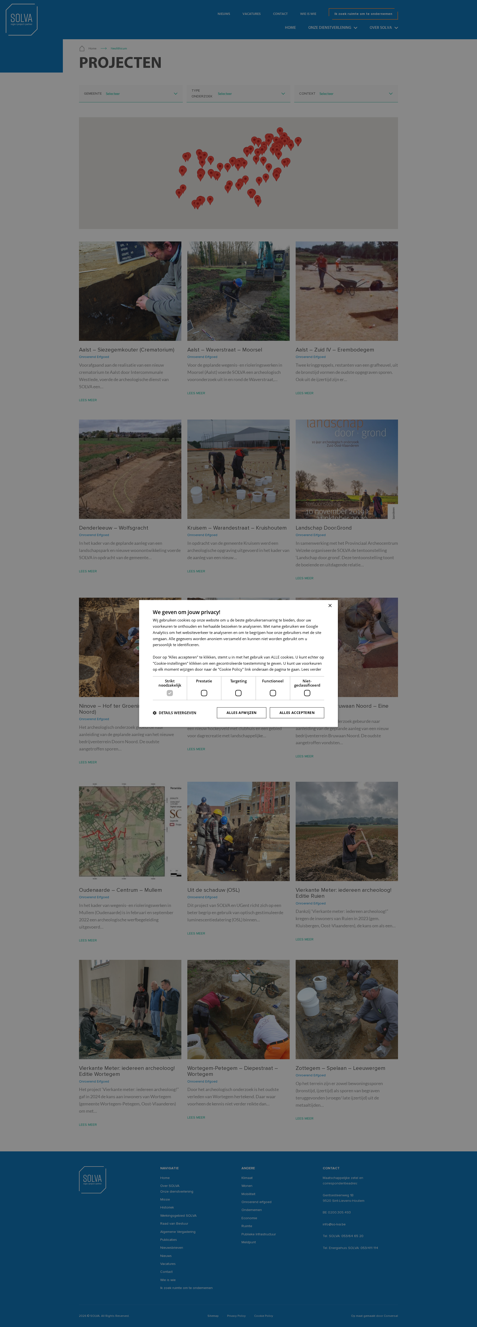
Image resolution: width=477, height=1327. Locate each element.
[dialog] (238, 663)
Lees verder (311, 669)
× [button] (330, 606)
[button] (174, 713)
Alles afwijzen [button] (242, 712)
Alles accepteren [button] (297, 712)
